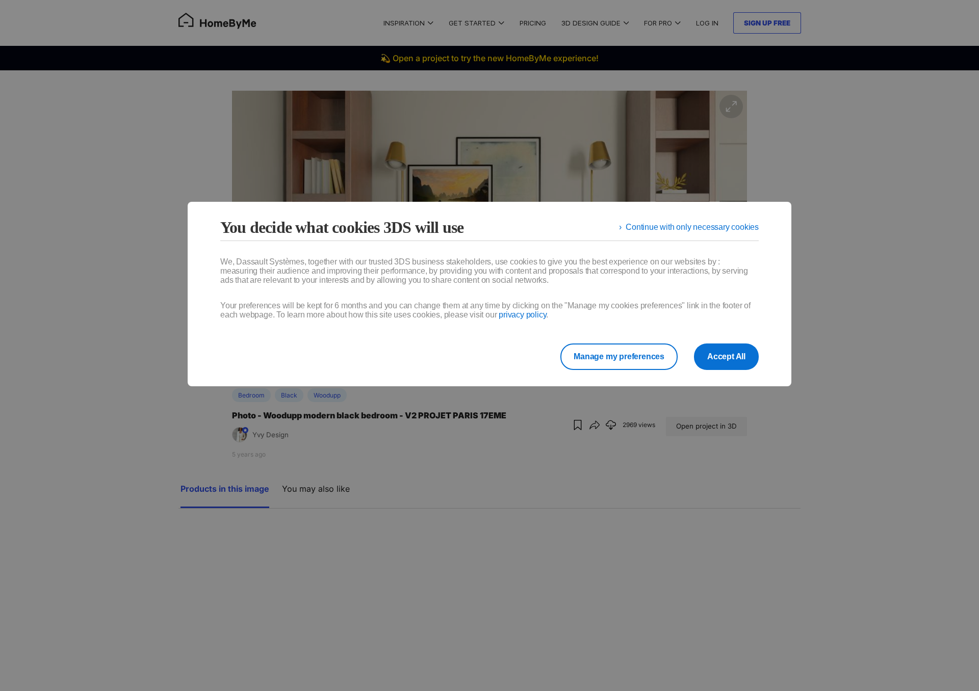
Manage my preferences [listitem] (619, 356)
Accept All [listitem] (726, 356)
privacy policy (522, 314)
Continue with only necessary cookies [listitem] (692, 227)
